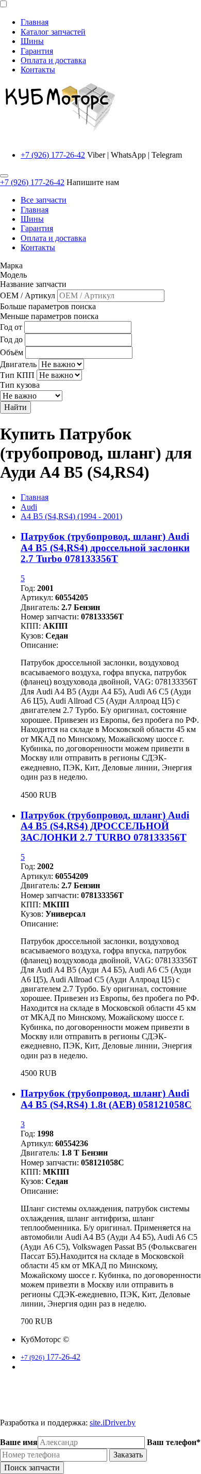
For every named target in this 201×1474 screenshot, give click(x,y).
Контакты (38, 69)
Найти (15, 407)
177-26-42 (50, 1357)
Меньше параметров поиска (49, 316)
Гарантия (37, 51)
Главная (34, 22)
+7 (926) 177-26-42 (53, 154)
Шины (32, 41)
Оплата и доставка (53, 60)
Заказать (128, 1454)
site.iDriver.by (113, 1422)
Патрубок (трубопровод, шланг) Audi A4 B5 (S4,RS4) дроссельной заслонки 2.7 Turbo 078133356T (105, 547)
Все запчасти (43, 199)
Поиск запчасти (32, 1467)
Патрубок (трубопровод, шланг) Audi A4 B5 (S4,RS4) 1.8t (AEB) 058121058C (106, 1099)
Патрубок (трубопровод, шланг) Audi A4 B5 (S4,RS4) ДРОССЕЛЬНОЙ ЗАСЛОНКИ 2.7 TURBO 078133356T (105, 826)
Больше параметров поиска (48, 306)
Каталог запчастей (53, 31)
